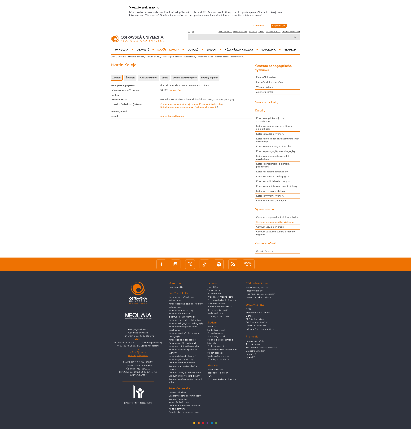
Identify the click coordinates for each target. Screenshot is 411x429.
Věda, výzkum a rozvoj (241, 50)
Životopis (130, 78)
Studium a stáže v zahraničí (220, 340)
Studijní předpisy (215, 353)
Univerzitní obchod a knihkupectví (185, 396)
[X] (190, 264)
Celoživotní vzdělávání (256, 322)
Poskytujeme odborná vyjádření (261, 347)
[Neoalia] (138, 316)
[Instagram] (175, 264)
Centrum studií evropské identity (184, 376)
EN (193, 32)
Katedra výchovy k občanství (271, 191)
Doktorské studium (216, 303)
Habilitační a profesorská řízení (260, 294)
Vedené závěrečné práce (185, 78)
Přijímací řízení (214, 294)
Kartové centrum (177, 409)
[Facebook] (161, 264)
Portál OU (212, 327)
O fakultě (145, 50)
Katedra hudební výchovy (270, 134)
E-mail (261, 32)
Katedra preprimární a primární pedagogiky (273, 165)
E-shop (249, 316)
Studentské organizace (218, 356)
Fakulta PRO (271, 50)
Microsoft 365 (240, 32)
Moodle (253, 32)
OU (112, 57)
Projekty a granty (209, 78)
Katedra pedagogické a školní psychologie (272, 157)
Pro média (290, 50)
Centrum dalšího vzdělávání (271, 200)
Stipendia (211, 343)
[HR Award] (138, 394)
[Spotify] (219, 264)
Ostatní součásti (265, 243)
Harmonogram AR (216, 336)
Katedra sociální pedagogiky (272, 172)
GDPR (249, 309)
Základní (116, 78)
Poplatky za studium (217, 346)
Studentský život (215, 313)
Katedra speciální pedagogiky (176, 107)
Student (214, 50)
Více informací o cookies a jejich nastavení (239, 15)
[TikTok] (204, 264)
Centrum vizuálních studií (270, 227)
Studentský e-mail (216, 330)
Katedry (260, 110)
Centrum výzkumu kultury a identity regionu (275, 233)
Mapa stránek (225, 32)
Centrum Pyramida (178, 399)
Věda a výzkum (264, 87)
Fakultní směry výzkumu (257, 287)
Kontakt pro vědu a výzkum (259, 297)
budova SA (175, 90)
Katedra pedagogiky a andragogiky (275, 151)
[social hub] (249, 264)
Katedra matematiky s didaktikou (274, 146)
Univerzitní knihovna (178, 392)
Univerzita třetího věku (256, 326)
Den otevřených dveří (217, 310)
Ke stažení (251, 354)
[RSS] (233, 264)
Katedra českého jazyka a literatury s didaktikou (275, 127)
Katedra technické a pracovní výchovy (276, 186)
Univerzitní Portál (291, 32)
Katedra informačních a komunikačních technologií (277, 140)
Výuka (165, 78)
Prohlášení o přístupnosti (258, 313)
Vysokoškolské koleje (179, 402)
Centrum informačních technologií (185, 406)
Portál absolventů (215, 370)
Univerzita (124, 50)
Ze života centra (264, 92)
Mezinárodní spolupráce (269, 82)
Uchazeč (196, 50)
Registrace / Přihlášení (217, 373)
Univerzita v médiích (255, 351)
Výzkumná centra (205, 57)
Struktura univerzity (136, 57)
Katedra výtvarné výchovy (270, 196)
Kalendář (250, 357)
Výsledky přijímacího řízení (220, 297)
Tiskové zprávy (253, 344)
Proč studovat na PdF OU (219, 307)
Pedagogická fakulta (172, 57)
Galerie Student (264, 251)
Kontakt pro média (255, 341)
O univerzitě (121, 57)
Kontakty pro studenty (218, 359)
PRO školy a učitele (255, 319)
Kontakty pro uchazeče (218, 316)
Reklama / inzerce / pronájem (260, 329)
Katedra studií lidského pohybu (273, 181)
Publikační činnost (148, 78)
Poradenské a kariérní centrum (184, 412)
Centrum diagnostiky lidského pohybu (277, 217)
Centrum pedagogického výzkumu (229, 57)
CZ (189, 32)
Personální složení (266, 77)
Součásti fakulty (170, 50)
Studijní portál (273, 32)
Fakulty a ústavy (154, 57)
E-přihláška (212, 287)
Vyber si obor (213, 290)
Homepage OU (176, 287)
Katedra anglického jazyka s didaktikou (270, 119)
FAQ (209, 376)
